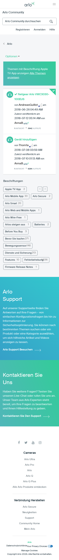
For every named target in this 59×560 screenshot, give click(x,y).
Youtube (33, 443)
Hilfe (52, 29)
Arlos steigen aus (15, 224)
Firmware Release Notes (19, 267)
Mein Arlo (29, 529)
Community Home (29, 523)
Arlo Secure (39, 196)
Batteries (39, 224)
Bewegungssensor (16, 246)
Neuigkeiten (29, 512)
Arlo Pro (29, 465)
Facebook (19, 443)
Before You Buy (14, 231)
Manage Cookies (29, 551)
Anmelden (40, 29)
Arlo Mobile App (14, 196)
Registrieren (23, 29)
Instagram (40, 443)
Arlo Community (13, 12)
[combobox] (29, 21)
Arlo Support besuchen (18, 349)
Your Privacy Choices (37, 546)
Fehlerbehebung (33, 260)
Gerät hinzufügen (25, 139)
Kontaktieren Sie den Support (22, 416)
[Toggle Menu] (54, 4)
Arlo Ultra (29, 459)
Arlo (9, 44)
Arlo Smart (11, 203)
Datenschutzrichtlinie (16, 546)
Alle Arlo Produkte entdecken (29, 487)
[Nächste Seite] (45, 189)
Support (29, 518)
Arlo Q (29, 476)
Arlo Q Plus (29, 481)
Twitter (26, 443)
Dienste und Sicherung (18, 253)
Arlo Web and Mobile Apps (20, 210)
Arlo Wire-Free (13, 217)
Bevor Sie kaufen (15, 239)
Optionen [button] (11, 56)
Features (10, 260)
